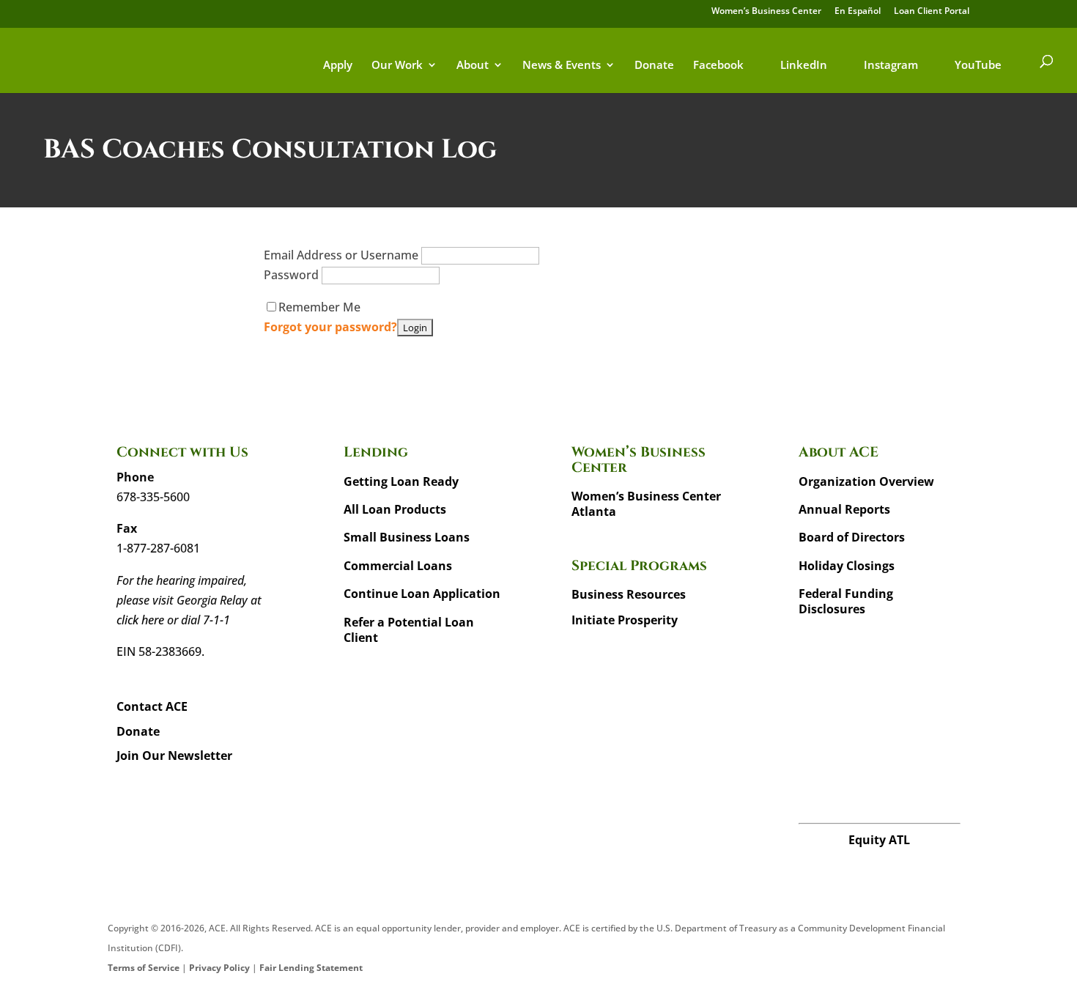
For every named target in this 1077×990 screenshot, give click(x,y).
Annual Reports (844, 509)
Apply (337, 65)
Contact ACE (152, 706)
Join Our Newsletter (174, 755)
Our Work (397, 65)
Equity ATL (879, 840)
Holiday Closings (847, 566)
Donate (654, 65)
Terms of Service (144, 967)
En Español (857, 12)
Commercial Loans (398, 566)
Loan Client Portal (931, 12)
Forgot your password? (330, 327)
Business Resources (628, 594)
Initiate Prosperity (624, 620)
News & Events (561, 65)
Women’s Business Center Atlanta (646, 504)
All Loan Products (395, 509)
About (472, 65)
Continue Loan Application (422, 593)
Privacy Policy (219, 967)
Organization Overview (866, 481)
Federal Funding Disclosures (846, 601)
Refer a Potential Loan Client (409, 630)
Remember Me (319, 307)
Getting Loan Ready (401, 481)
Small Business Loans (407, 537)
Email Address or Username (342, 255)
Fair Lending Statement (311, 967)
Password (293, 275)
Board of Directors (852, 537)
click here (140, 620)
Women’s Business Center (766, 12)
